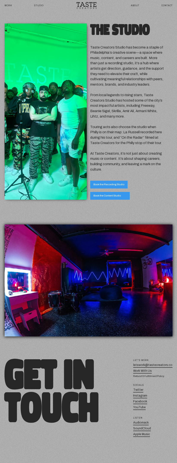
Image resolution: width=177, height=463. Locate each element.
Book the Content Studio (107, 195)
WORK (8, 5)
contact (167, 5)
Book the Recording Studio (108, 184)
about (135, 5)
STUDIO (39, 5)
